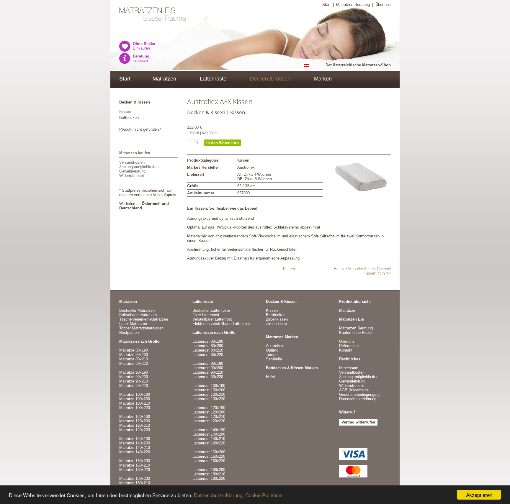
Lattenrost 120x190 (208, 408)
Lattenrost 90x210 (207, 372)
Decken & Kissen (270, 79)
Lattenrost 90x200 (207, 368)
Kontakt (345, 350)
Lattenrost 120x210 (208, 416)
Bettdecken (129, 117)
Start (326, 4)
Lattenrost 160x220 (208, 461)
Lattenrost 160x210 (208, 456)
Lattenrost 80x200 (207, 346)
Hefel (270, 377)
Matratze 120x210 (134, 425)
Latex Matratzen (133, 323)
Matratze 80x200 (133, 354)
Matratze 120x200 (134, 421)
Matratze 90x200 (133, 377)
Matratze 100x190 (134, 394)
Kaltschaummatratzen (138, 315)
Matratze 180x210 (134, 483)
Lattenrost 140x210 (208, 438)
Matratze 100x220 (134, 408)
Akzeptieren (479, 494)
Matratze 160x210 (134, 465)
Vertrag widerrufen (358, 422)
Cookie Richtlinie (263, 495)
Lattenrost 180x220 (208, 478)
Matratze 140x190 (134, 438)
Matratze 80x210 (133, 359)
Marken (323, 79)
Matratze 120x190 (134, 416)
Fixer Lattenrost (205, 315)
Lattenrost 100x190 (208, 385)
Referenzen (349, 346)
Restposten (129, 332)
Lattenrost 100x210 (208, 394)
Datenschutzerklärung (218, 495)
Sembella (274, 359)
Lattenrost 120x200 (208, 412)
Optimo (272, 350)
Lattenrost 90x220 (207, 377)
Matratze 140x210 (134, 447)
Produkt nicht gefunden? (140, 129)
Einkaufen (144, 46)
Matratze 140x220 (134, 452)
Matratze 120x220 (134, 430)
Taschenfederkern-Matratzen (143, 319)
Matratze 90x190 (133, 372)
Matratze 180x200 (134, 478)
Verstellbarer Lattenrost (212, 319)
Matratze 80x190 (133, 350)
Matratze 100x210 (134, 403)
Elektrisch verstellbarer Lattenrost (221, 323)
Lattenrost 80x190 (207, 341)
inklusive (141, 58)
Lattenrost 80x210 (207, 350)
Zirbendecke (276, 323)
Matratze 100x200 (134, 399)
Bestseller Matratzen (137, 310)
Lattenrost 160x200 (208, 452)
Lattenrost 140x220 (208, 443)
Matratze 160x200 (134, 461)
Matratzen (164, 79)
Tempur (272, 354)
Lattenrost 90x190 (207, 363)
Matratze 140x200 (134, 443)
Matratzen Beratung (353, 4)
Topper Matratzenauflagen (141, 328)
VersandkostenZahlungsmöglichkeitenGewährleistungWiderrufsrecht (138, 169)
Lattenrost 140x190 (208, 430)
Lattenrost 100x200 (208, 390)
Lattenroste (213, 79)
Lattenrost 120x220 (208, 421)
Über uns (383, 4)
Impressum (348, 368)
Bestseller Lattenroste (211, 310)
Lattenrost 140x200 (208, 434)
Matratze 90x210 (133, 381)
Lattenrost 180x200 (208, 469)
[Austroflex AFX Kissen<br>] (361, 179)
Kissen (125, 111)
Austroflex (274, 346)
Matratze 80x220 (133, 363)
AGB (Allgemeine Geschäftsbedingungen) (359, 392)
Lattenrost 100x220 (208, 399)
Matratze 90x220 (133, 385)
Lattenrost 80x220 (207, 354)
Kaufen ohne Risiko (355, 332)
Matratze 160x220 (134, 469)
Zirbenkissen (277, 319)
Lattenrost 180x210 (208, 474)
